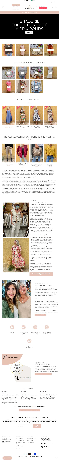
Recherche (18, 448)
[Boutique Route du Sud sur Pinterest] (46, 447)
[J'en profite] (52, 443)
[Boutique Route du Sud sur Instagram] (42, 447)
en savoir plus (40, 314)
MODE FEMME (16, 9)
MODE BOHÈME (16, 5)
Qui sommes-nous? (20, 440)
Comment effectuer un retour (20, 443)
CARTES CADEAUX (41, 6)
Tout (29, 102)
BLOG (48, 6)
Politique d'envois (19, 445)
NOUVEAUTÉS (16, 7)
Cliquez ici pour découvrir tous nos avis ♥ (29, 410)
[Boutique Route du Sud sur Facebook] (44, 447)
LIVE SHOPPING (43, 8)
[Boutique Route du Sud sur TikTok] (48, 447)
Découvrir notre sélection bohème (41, 274)
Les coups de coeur (31, 438)
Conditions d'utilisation (20, 447)
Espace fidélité (30, 440)
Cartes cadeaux (30, 442)
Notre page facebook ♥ (43, 374)
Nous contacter (19, 438)
